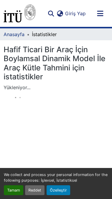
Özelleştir (58, 190)
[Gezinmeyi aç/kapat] (100, 13)
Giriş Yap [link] (75, 13)
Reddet (34, 190)
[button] (20, 13)
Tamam (13, 190)
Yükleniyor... (17, 87)
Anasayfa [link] (14, 34)
